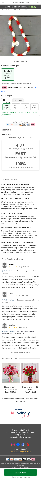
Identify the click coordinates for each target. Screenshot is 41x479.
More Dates (34, 107)
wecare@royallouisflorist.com (20, 437)
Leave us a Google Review (20, 451)
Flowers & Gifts (12, 10)
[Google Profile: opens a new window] (23, 444)
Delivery (7, 101)
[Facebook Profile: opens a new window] (18, 444)
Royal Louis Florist (21, 2)
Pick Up (19, 100)
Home (3, 10)
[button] (36, 474)
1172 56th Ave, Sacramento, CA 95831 (20, 432)
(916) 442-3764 (20, 435)
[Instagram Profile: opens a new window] (13, 444)
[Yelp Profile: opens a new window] (28, 444)
